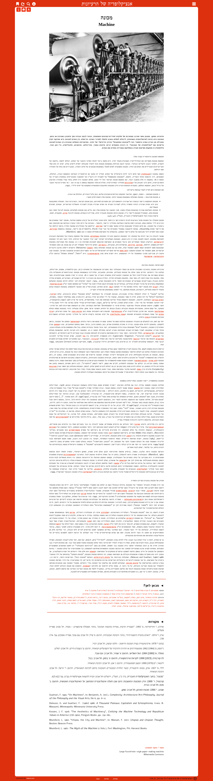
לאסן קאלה (71, 600)
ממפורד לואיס (113, 603)
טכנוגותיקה (117, 311)
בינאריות (102, 244)
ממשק (56, 324)
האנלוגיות (94, 236)
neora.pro (30, 778)
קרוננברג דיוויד (157, 606)
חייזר (53, 294)
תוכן (89, 521)
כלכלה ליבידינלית (102, 557)
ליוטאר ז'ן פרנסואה (140, 603)
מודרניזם (102, 590)
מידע (65, 213)
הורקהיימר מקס (131, 600)
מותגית (86, 565)
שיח (86, 590)
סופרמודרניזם (62, 417)
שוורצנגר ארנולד (129, 606)
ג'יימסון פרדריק (80, 597)
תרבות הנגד (76, 311)
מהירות (139, 244)
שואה (116, 463)
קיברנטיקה (159, 256)
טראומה (122, 460)
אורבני (137, 424)
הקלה (137, 594)
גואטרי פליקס (66, 597)
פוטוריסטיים (74, 430)
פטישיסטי (74, 321)
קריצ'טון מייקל (144, 606)
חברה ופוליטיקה (142, 590)
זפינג (106, 524)
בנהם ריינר (103, 597)
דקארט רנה (143, 600)
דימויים (129, 518)
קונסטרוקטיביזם (156, 427)
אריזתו (99, 226)
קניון (155, 286)
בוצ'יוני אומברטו (116, 597)
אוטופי (137, 388)
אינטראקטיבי (93, 253)
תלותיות (85, 594)
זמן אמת (123, 250)
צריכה (83, 493)
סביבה (149, 490)
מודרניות (128, 182)
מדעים (110, 590)
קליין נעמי (62, 603)
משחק (92, 551)
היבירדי (94, 338)
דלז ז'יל (153, 600)
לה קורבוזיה (154, 603)
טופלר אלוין (92, 600)
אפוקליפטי (159, 311)
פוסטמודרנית (69, 454)
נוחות (99, 594)
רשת (58, 524)
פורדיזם (53, 229)
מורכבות (53, 366)
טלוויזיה (104, 512)
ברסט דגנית (93, 597)
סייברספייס (148, 333)
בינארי (136, 338)
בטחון (156, 594)
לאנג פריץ (82, 600)
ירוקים (131, 490)
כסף (111, 286)
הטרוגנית (160, 338)
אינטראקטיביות (109, 526)
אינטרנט (148, 256)
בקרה (147, 317)
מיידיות (131, 244)
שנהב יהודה (116, 606)
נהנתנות (106, 594)
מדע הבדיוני (157, 299)
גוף (84, 336)
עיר (110, 432)
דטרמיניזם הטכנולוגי (133, 499)
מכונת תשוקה (141, 360)
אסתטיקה (154, 590)
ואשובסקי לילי (104, 600)
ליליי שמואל (126, 603)
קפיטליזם (87, 471)
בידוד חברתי (147, 594)
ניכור (93, 594)
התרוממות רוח (127, 594)
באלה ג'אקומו (129, 597)
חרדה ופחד (115, 594)
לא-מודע (153, 360)
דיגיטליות (158, 242)
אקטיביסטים (121, 490)
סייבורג (156, 336)
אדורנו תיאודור (151, 597)
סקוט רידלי (102, 603)
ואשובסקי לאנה (117, 600)
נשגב (128, 435)
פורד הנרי (92, 603)
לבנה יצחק (61, 600)
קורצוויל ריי (82, 603)
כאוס (139, 369)
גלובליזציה (141, 469)
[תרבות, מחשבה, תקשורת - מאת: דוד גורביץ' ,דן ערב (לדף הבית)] (107, 3)
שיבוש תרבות (132, 563)
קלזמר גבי (71, 603)
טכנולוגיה (145, 174)
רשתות (90, 247)
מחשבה (93, 590)
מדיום (72, 512)
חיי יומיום (129, 590)
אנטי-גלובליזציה (117, 314)
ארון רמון (140, 597)
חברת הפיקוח (56, 283)
